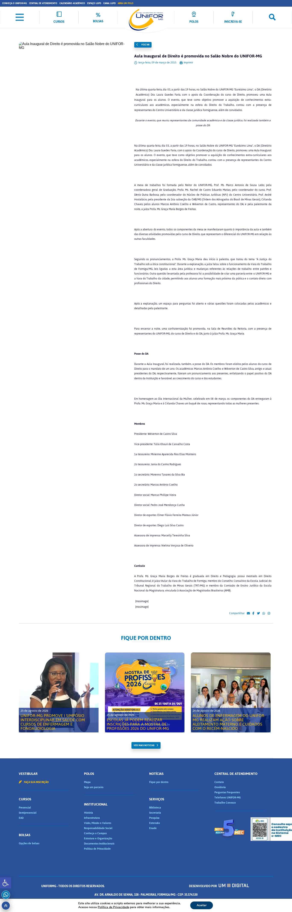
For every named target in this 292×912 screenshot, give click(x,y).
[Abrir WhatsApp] (281, 901)
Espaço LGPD (94, 3)
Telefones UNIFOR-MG (227, 797)
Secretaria (155, 812)
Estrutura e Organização (98, 838)
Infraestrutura (92, 817)
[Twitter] (258, 613)
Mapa (87, 782)
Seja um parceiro (93, 787)
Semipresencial (28, 812)
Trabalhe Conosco (225, 802)
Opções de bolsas (29, 843)
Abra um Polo (125, 3)
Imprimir (188, 62)
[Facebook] (253, 613)
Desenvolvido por (203, 886)
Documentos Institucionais (99, 843)
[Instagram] (269, 613)
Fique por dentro (158, 782)
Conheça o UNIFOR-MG (14, 3)
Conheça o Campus (95, 833)
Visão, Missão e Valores (97, 823)
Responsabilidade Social (98, 828)
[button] (5, 882)
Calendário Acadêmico (72, 3)
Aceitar (201, 905)
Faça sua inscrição (36, 782)
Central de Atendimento (43, 3)
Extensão (154, 823)
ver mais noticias (144, 745)
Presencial (25, 807)
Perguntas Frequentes (227, 792)
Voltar (145, 44)
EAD (21, 817)
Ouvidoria (220, 787)
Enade (153, 828)
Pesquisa (154, 817)
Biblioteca (155, 807)
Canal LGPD (109, 3)
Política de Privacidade (97, 848)
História (88, 812)
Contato (219, 782)
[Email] (248, 613)
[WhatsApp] (264, 613)
